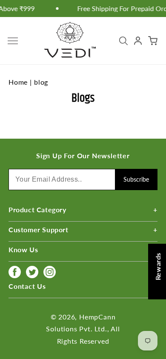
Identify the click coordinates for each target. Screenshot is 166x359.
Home (18, 82)
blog (41, 82)
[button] (13, 41)
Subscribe (136, 179)
